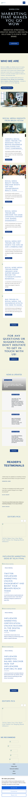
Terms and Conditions (14, 768)
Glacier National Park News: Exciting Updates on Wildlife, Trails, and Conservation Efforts (17, 439)
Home (14, 764)
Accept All (14, 787)
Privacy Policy (14, 766)
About (14, 771)
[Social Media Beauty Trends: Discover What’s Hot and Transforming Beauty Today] (14, 172)
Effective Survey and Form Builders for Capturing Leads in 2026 (13, 385)
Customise (14, 791)
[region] (14, 787)
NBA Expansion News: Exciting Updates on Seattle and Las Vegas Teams (17, 421)
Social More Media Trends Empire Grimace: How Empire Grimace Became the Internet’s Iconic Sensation (13, 273)
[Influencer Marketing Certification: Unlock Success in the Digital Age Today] (9, 608)
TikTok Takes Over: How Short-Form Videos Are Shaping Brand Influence (13, 540)
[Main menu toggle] (24, 2)
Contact (14, 773)
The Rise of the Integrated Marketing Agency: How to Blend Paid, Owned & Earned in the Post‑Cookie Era (17, 402)
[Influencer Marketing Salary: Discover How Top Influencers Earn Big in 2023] (7, 646)
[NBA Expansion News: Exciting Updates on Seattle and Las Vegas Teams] (6, 419)
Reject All (14, 795)
